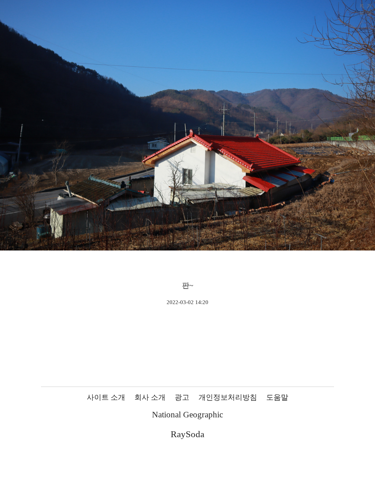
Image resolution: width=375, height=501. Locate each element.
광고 (182, 397)
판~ (187, 285)
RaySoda (187, 434)
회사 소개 (150, 397)
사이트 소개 (106, 397)
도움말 (277, 397)
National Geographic (187, 414)
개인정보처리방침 (227, 397)
